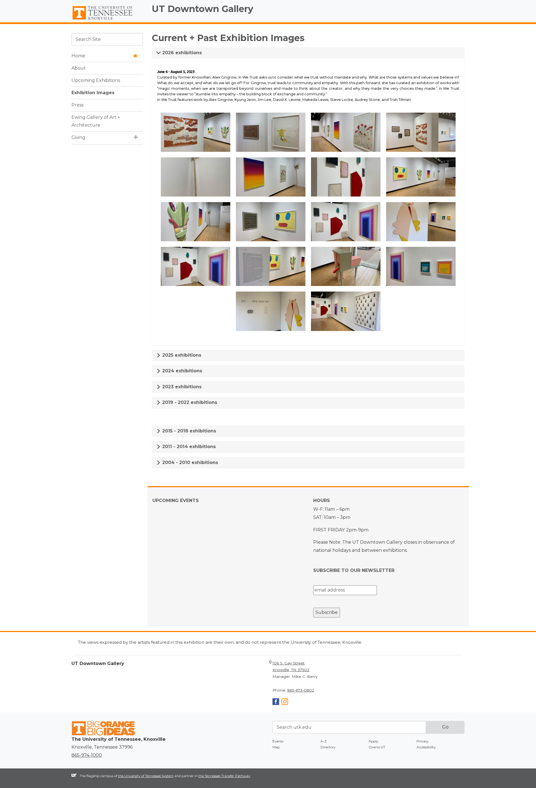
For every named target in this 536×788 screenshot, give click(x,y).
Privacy (423, 741)
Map (276, 747)
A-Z (323, 741)
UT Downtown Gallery (202, 8)
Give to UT (376, 747)
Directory (328, 747)
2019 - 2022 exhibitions (189, 402)
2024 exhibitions (181, 370)
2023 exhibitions (181, 386)
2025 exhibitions (181, 355)
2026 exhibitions (181, 52)
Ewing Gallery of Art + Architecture (95, 121)
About (78, 67)
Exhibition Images (92, 92)
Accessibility (426, 747)
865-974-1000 (86, 755)
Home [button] (78, 55)
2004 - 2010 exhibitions (189, 462)
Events (277, 741)
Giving (78, 137)
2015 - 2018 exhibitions (188, 431)
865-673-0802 (300, 690)
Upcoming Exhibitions (95, 80)
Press (77, 104)
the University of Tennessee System (146, 776)
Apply (373, 741)
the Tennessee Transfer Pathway (224, 776)
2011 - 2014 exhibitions (188, 446)
